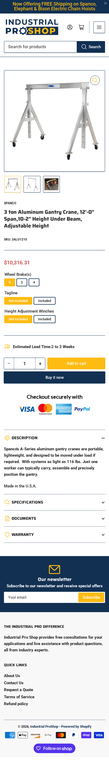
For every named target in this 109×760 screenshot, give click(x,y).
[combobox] (54, 47)
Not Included (18, 301)
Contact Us (14, 683)
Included (44, 301)
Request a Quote (18, 689)
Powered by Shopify (76, 726)
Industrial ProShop (44, 726)
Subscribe (91, 597)
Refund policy (16, 703)
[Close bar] (105, 3)
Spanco (10, 203)
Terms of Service (19, 697)
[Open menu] (99, 27)
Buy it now (55, 377)
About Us (12, 675)
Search (95, 47)
